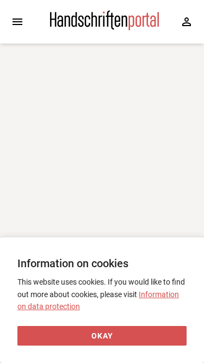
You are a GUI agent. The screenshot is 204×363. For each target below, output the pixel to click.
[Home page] (104, 27)
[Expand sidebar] (17, 22)
